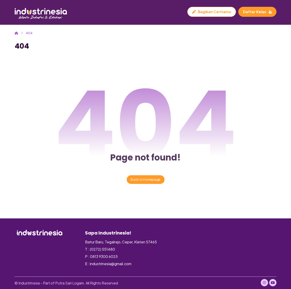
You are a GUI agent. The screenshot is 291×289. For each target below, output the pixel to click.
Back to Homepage (146, 179)
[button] (264, 282)
